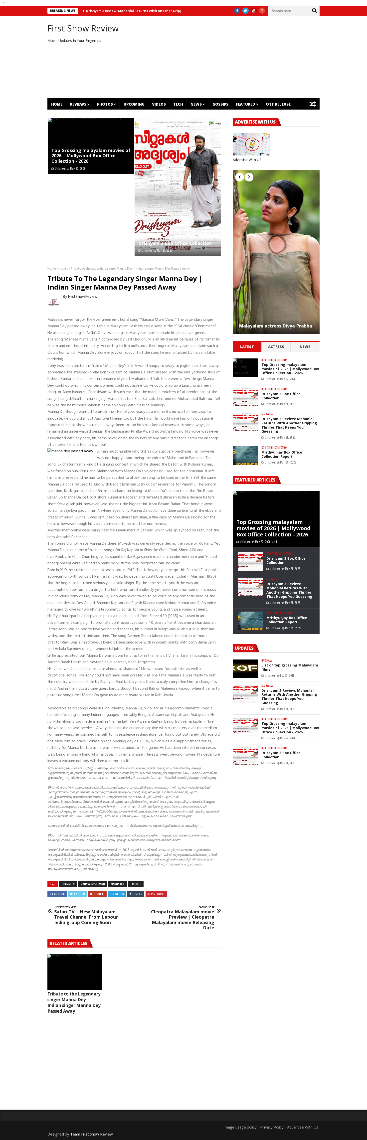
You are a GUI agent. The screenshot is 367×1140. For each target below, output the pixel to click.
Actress (276, 346)
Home (56, 104)
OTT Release (278, 104)
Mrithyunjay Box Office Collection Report (281, 454)
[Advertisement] (230, 57)
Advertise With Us (302, 1127)
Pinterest (158, 894)
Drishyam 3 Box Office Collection (175, 243)
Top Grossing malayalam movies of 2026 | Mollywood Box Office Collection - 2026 (90, 155)
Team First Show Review (91, 1134)
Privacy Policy (272, 1127)
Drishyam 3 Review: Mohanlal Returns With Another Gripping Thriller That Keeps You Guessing (141, 10)
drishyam (267, 660)
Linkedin (118, 894)
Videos (159, 104)
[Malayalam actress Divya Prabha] (276, 252)
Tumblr (137, 894)
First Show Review (83, 28)
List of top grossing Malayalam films (289, 667)
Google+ (99, 894)
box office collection (274, 360)
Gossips (220, 104)
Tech (178, 104)
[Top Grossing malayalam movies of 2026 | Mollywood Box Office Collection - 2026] (245, 367)
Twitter (79, 894)
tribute (63, 268)
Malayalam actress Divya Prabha (275, 326)
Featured (245, 104)
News (196, 104)
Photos (105, 104)
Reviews (78, 104)
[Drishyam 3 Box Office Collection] (178, 187)
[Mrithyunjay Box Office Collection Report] (245, 455)
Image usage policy (240, 1127)
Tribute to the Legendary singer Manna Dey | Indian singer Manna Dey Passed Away (74, 1002)
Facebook (58, 894)
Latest (247, 346)
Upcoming (134, 104)
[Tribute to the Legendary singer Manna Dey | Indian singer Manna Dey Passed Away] (74, 972)
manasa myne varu (93, 884)
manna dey (117, 884)
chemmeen (68, 884)
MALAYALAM (267, 414)
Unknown (60, 168)
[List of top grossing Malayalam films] (245, 668)
